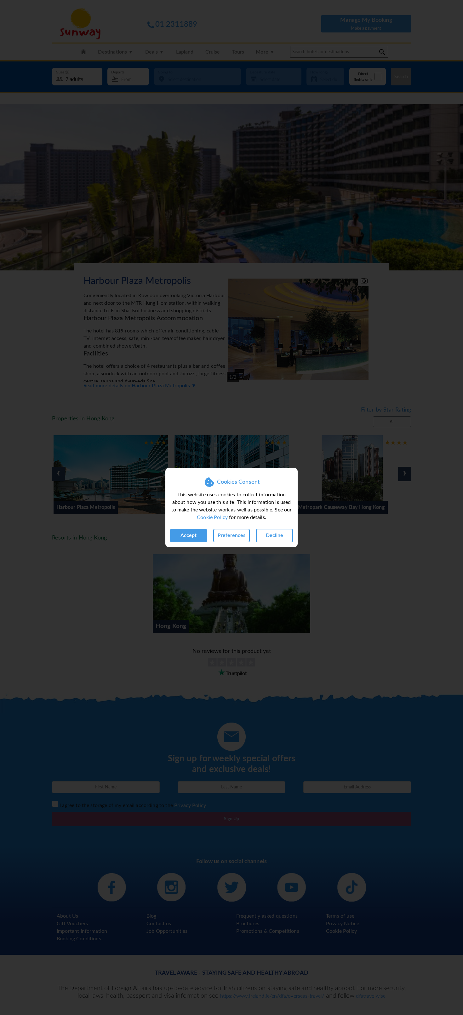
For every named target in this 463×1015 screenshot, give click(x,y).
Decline (274, 535)
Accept (188, 535)
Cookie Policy (212, 517)
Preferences (231, 535)
